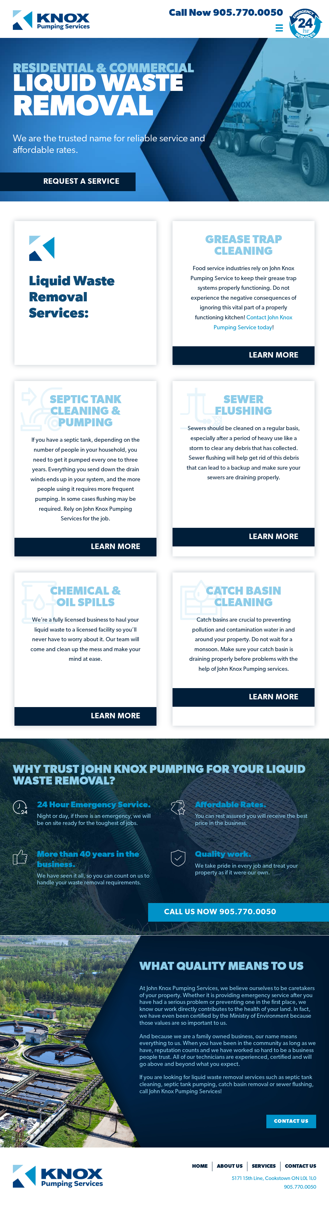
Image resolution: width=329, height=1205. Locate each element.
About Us (230, 1166)
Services (264, 1166)
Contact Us (300, 1166)
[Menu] (279, 28)
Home (200, 1166)
